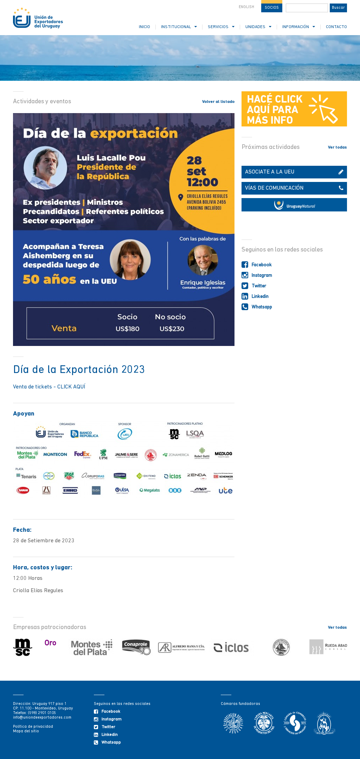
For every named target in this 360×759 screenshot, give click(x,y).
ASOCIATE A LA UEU (269, 172)
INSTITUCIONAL (176, 27)
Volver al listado (218, 102)
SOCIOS (272, 8)
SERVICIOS (218, 27)
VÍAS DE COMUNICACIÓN (274, 188)
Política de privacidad (33, 727)
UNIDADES (255, 27)
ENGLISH (246, 7)
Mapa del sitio (26, 731)
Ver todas (337, 147)
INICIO (144, 27)
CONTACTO (336, 27)
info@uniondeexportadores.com (42, 718)
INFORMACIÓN (295, 27)
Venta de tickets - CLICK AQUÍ (49, 387)
